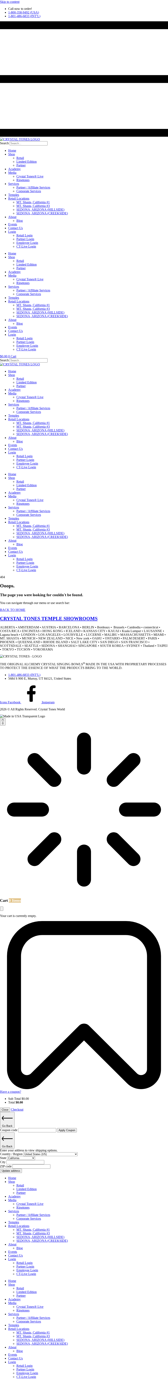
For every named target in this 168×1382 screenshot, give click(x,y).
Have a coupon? (10, 1091)
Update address (11, 1170)
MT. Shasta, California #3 (33, 206)
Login (12, 231)
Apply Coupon (67, 1130)
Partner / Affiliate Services (33, 187)
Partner (21, 165)
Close (5, 1109)
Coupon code (9, 1130)
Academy (14, 169)
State (3, 1158)
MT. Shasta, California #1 (33, 202)
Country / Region (11, 1154)
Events (12, 224)
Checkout (17, 1109)
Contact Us (15, 228)
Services (13, 183)
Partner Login (25, 239)
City (3, 1162)
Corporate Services (28, 191)
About (12, 217)
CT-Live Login (26, 246)
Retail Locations (18, 198)
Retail (20, 158)
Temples (13, 195)
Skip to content (9, 1)
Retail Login (24, 235)
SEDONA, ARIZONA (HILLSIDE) (40, 209)
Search (4, 143)
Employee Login (27, 243)
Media (12, 172)
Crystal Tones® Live (29, 176)
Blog (19, 220)
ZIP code (6, 1166)
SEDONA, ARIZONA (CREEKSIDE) (42, 213)
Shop (11, 154)
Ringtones (23, 180)
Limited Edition (26, 161)
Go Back (7, 1125)
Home (12, 150)
